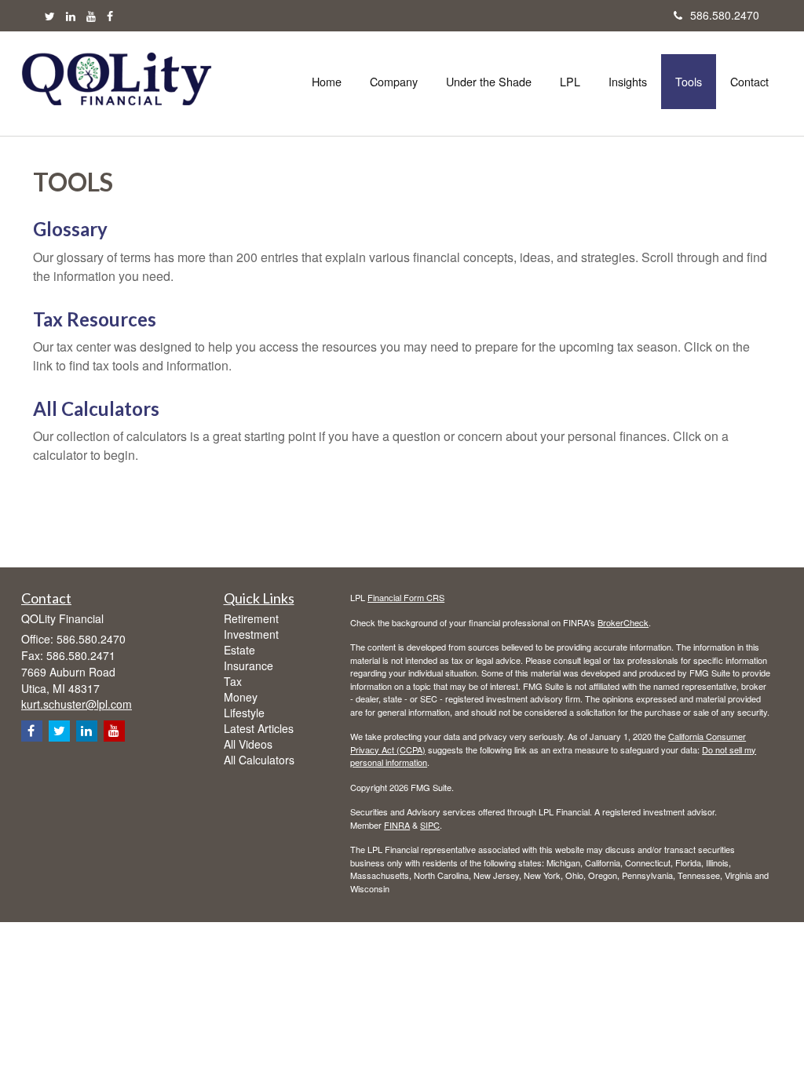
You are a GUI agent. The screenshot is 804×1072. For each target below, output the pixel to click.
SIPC (430, 825)
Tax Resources (94, 319)
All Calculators (96, 408)
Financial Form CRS (405, 597)
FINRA (397, 825)
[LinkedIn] (70, 16)
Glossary (70, 228)
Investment (251, 634)
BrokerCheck (623, 622)
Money (241, 697)
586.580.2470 (724, 15)
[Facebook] (110, 16)
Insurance (248, 665)
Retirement (251, 618)
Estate (239, 650)
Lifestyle (244, 712)
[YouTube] (91, 16)
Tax (233, 681)
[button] (394, 81)
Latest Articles (259, 728)
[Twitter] (50, 16)
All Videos (248, 744)
